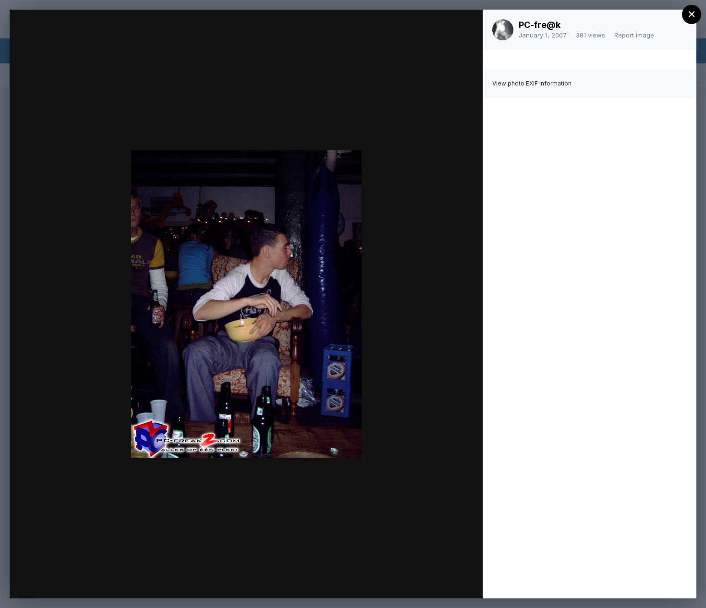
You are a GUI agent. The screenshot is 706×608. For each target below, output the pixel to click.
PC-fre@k (539, 25)
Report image (634, 35)
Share (450, 581)
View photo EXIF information (532, 83)
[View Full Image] (466, 27)
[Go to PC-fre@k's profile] (502, 29)
